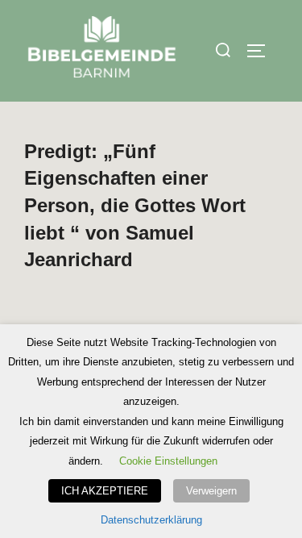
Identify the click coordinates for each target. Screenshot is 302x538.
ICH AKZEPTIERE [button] (104, 491)
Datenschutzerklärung (151, 520)
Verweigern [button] (211, 491)
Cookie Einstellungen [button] (168, 461)
